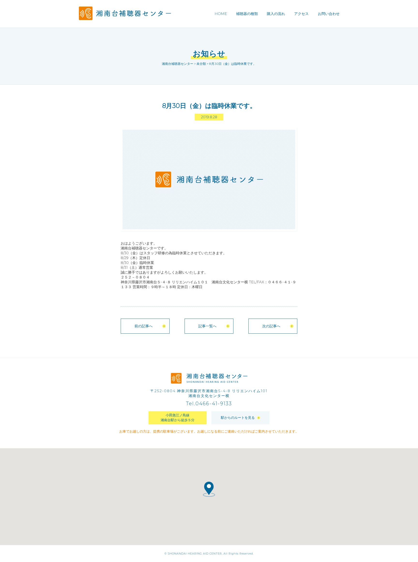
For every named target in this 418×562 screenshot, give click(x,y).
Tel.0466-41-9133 (209, 403)
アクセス (301, 13)
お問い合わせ (329, 13)
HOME (221, 13)
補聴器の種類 (247, 13)
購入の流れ (276, 13)
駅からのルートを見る (238, 417)
